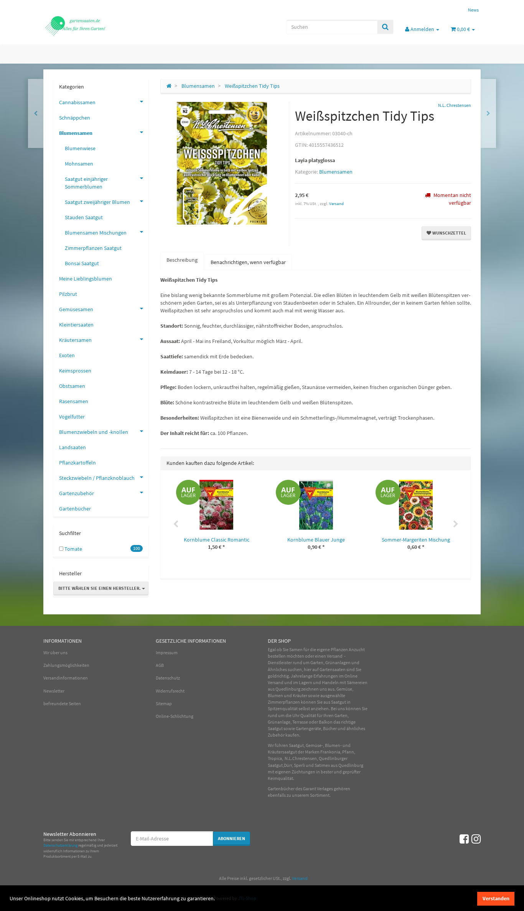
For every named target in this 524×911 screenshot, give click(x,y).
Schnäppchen (74, 117)
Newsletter (53, 691)
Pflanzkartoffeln (77, 462)
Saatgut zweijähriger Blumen (97, 202)
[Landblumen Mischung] (488, 113)
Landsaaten (72, 447)
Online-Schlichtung (174, 716)
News (473, 10)
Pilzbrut (68, 294)
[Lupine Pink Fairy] (35, 113)
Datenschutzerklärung (60, 845)
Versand (336, 203)
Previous (175, 524)
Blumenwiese (80, 148)
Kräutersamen (75, 339)
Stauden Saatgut (84, 217)
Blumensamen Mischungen (96, 232)
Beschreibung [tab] (182, 259)
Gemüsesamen (76, 309)
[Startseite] (168, 85)
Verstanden (496, 898)
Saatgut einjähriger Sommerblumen (86, 183)
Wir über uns (55, 652)
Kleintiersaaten (76, 324)
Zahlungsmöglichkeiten (66, 665)
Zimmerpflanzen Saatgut (93, 248)
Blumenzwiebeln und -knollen (93, 431)
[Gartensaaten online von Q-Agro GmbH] (112, 25)
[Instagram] (476, 839)
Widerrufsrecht (170, 691)
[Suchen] (385, 26)
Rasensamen (73, 401)
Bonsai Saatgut (82, 263)
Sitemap (164, 703)
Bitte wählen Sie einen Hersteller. (100, 588)
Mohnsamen (79, 163)
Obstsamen (72, 385)
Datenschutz (168, 678)
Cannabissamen (77, 102)
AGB (160, 665)
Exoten (67, 355)
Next (456, 524)
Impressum (167, 652)
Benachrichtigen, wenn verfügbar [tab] (248, 262)
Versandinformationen (65, 678)
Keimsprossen (75, 370)
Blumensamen (336, 171)
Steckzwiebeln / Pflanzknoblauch (97, 477)
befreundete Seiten (62, 703)
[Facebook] (464, 839)
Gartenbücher (75, 508)
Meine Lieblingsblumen (85, 278)
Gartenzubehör (76, 493)
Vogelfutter (72, 416)
